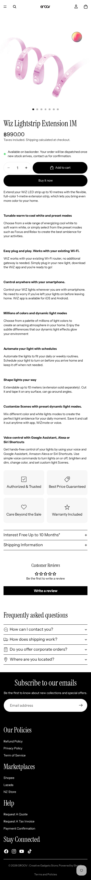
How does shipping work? (33, 639)
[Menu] (5, 7)
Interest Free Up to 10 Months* (32, 534)
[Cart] (86, 7)
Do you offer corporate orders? (38, 649)
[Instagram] (14, 851)
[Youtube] (21, 851)
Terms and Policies (45, 874)
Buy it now (45, 180)
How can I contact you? (31, 629)
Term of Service (15, 755)
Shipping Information (23, 544)
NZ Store (10, 792)
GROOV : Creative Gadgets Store (38, 865)
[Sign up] (80, 705)
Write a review (45, 590)
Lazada (8, 785)
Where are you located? (32, 659)
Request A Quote (16, 814)
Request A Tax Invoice (19, 821)
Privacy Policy (13, 748)
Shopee (9, 778)
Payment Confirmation (19, 828)
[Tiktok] (29, 851)
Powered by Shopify (71, 865)
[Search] (14, 7)
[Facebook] (6, 851)
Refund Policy (13, 741)
